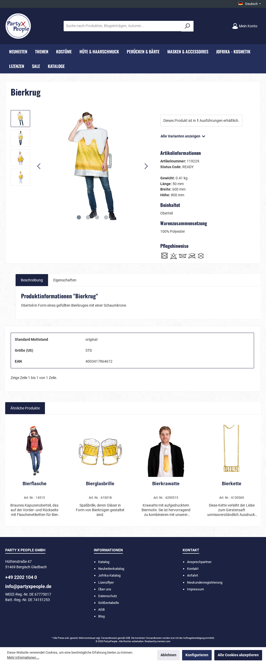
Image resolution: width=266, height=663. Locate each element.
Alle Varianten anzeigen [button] (181, 136)
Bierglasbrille (100, 483)
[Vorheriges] (39, 166)
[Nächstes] (146, 166)
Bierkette (231, 483)
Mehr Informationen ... (23, 657)
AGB (101, 609)
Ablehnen (168, 655)
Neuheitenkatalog (111, 569)
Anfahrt (192, 575)
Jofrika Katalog (109, 575)
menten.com (163, 641)
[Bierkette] (231, 451)
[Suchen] (187, 26)
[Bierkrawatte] (166, 451)
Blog (101, 616)
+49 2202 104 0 (21, 577)
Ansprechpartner (199, 562)
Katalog (103, 562)
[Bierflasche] (34, 451)
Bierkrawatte (165, 483)
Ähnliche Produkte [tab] (25, 408)
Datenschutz (107, 596)
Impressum (195, 589)
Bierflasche (34, 483)
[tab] (32, 280)
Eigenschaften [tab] (64, 280)
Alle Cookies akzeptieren (238, 655)
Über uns (104, 589)
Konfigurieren (196, 655)
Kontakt (192, 569)
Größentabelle (108, 603)
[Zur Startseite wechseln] (18, 26)
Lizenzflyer (106, 582)
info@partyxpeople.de (28, 586)
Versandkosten (109, 638)
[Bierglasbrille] (100, 451)
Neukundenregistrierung (204, 582)
